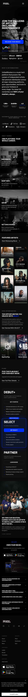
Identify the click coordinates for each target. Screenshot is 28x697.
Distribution (18, 641)
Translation (4, 655)
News (3, 643)
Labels (3, 650)
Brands (3, 652)
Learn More (14, 462)
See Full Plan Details (10, 380)
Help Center (5, 661)
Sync (16, 643)
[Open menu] (23, 3)
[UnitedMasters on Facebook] (3, 626)
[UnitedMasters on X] (8, 626)
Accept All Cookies (14, 694)
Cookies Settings (14, 690)
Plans (16, 638)
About (3, 638)
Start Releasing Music (11, 241)
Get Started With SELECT (12, 328)
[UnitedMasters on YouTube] (19, 626)
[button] (14, 580)
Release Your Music (12, 42)
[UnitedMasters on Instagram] (14, 626)
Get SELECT (14, 430)
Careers (4, 641)
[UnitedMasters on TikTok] (24, 626)
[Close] (25, 680)
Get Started (14, 402)
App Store (21, 107)
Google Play (22, 108)
